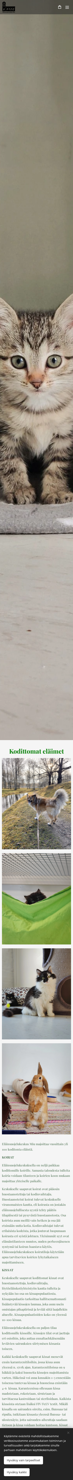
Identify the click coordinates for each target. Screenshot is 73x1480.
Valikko (67, 7)
